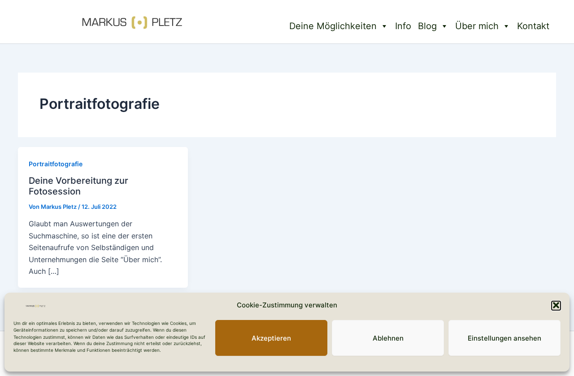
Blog (427, 26)
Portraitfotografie (56, 164)
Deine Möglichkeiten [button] (333, 26)
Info (403, 26)
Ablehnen (388, 337)
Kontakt (533, 26)
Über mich (477, 26)
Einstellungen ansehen (504, 337)
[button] (556, 305)
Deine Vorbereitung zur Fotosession (78, 186)
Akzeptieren (271, 337)
